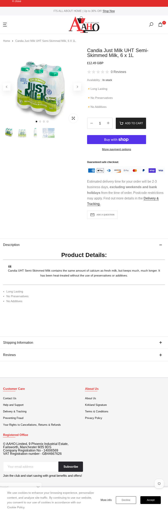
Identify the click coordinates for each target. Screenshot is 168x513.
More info (106, 500)
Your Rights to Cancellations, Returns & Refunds (32, 424)
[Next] (77, 87)
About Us (90, 398)
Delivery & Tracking (14, 411)
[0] (160, 24)
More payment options (116, 149)
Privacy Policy (93, 418)
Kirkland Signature (96, 404)
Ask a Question (105, 215)
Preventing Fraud (13, 418)
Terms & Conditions (96, 411)
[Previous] (6, 87)
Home (6, 40)
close (8, 1)
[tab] (84, 309)
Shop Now (109, 11)
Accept (150, 500)
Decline (126, 500)
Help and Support (13, 404)
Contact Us (9, 398)
